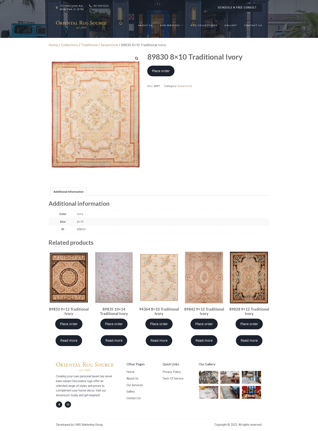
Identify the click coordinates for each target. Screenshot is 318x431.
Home (53, 45)
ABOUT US (145, 25)
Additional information (68, 191)
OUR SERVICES (170, 25)
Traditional (89, 45)
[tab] (68, 192)
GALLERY (231, 25)
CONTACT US (253, 25)
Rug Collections (204, 25)
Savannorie (109, 45)
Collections (69, 45)
